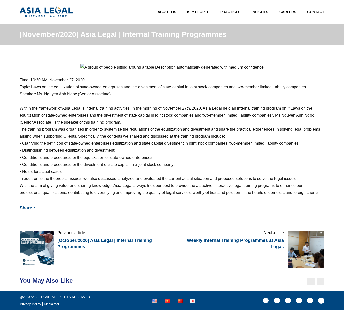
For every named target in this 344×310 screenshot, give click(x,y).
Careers (287, 12)
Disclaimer (51, 304)
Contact (315, 12)
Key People (198, 12)
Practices (230, 12)
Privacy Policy (30, 304)
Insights (260, 12)
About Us (167, 12)
